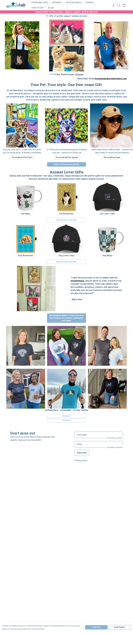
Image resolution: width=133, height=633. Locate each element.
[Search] (119, 5)
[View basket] (124, 5)
